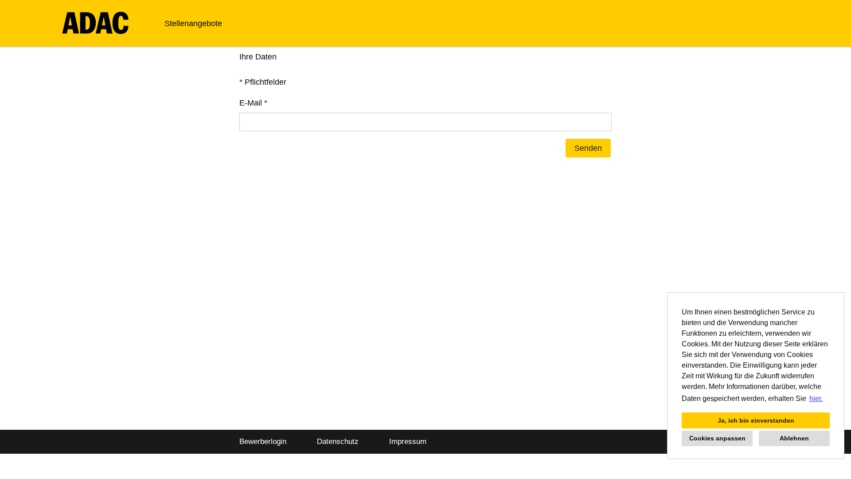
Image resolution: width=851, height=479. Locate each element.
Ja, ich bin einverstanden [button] (756, 420)
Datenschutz (338, 441)
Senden (588, 148)
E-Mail (253, 102)
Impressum (407, 441)
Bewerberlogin (262, 441)
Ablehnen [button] (794, 438)
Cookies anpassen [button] (717, 438)
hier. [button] (816, 398)
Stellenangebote (193, 23)
